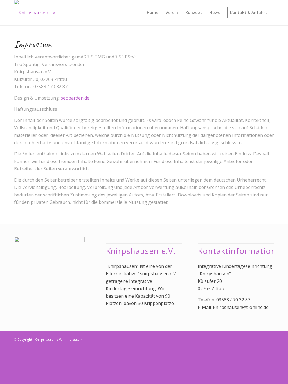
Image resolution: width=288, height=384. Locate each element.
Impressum (74, 339)
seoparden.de (75, 98)
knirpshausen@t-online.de (241, 307)
